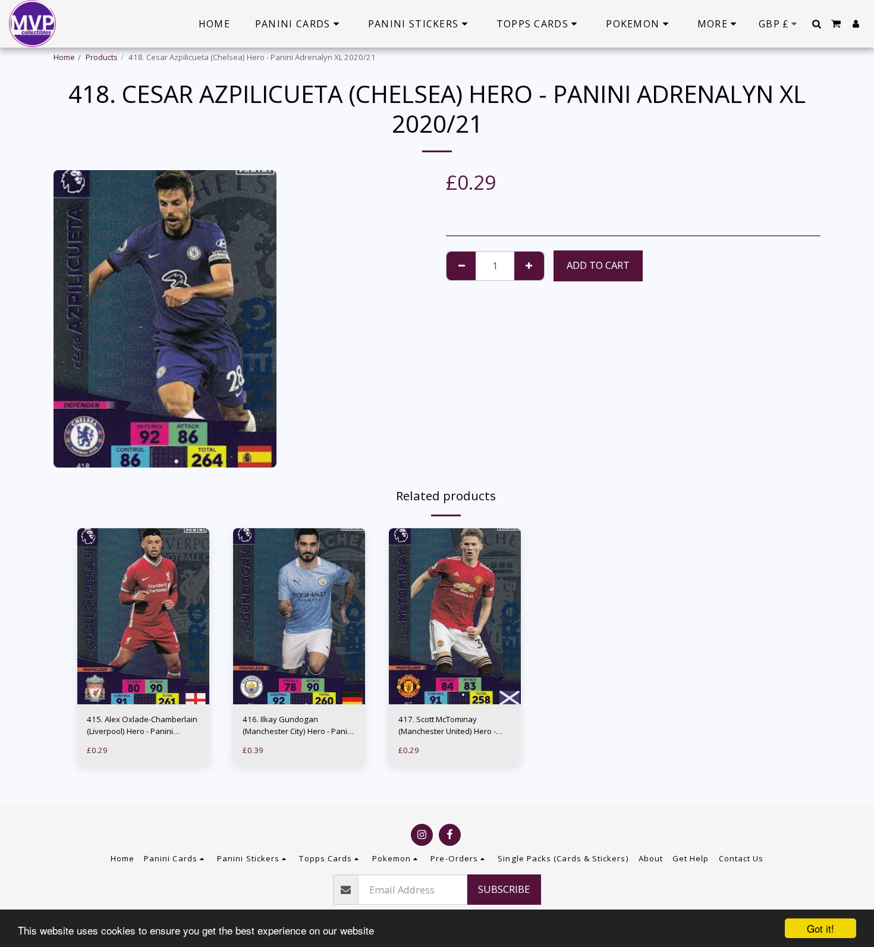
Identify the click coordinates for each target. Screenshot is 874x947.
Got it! (820, 928)
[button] (816, 24)
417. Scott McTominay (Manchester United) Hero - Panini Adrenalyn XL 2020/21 (451, 726)
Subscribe (504, 889)
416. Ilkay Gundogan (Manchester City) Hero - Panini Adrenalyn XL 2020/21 (298, 726)
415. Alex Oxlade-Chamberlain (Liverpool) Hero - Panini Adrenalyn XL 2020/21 (142, 726)
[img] (143, 616)
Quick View (144, 681)
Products (102, 57)
